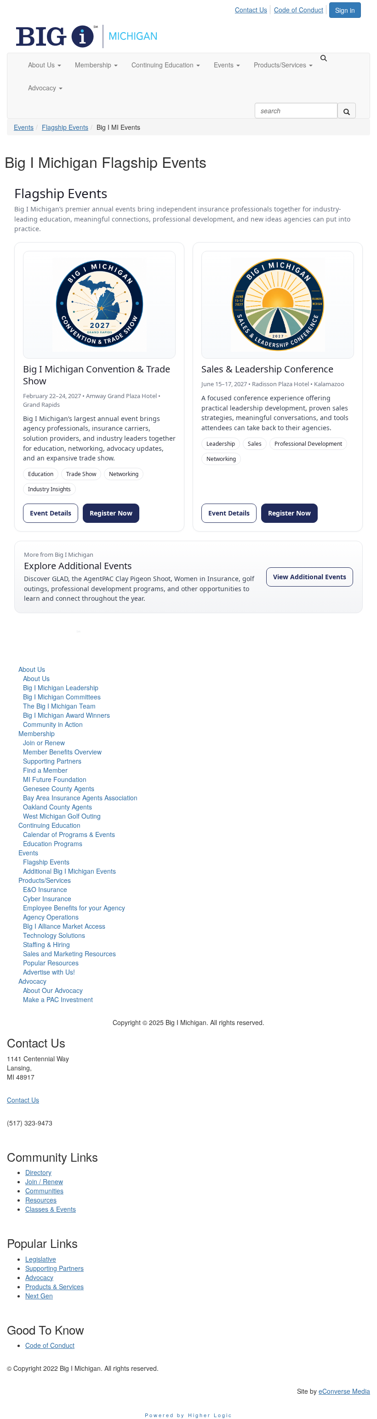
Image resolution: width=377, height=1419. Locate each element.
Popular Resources (51, 962)
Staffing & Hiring (46, 944)
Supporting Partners (52, 760)
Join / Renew (44, 1181)
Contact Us (251, 9)
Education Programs (52, 843)
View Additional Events (309, 576)
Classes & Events (50, 1209)
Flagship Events (65, 127)
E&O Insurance (45, 889)
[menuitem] (253, 8)
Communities (44, 1190)
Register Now (111, 513)
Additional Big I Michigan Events (69, 871)
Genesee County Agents (58, 788)
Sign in (345, 10)
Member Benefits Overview (62, 751)
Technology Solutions (54, 935)
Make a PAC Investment (58, 999)
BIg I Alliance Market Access (64, 926)
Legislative (40, 1259)
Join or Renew (44, 742)
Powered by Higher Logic (189, 1415)
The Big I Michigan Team (59, 705)
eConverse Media (344, 1391)
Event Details (50, 513)
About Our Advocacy (53, 990)
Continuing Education (49, 825)
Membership (36, 733)
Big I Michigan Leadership (60, 687)
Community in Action (53, 724)
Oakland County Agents (57, 806)
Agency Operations (51, 916)
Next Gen (39, 1295)
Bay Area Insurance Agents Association (80, 797)
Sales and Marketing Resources (69, 953)
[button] (44, 64)
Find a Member (45, 770)
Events (24, 127)
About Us (31, 669)
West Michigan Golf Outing (62, 815)
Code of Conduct (298, 9)
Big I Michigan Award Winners (66, 715)
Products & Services (54, 1286)
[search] (346, 110)
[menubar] (281, 8)
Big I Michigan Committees (62, 696)
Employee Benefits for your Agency (74, 907)
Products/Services (44, 880)
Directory (38, 1172)
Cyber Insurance (47, 898)
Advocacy (32, 981)
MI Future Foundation (54, 779)
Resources (41, 1199)
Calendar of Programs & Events (69, 834)
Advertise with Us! (49, 971)
